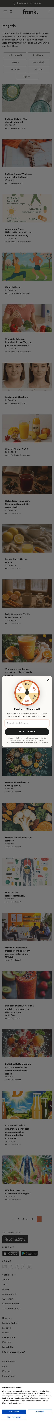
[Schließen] (48, 680)
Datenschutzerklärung (14, 742)
